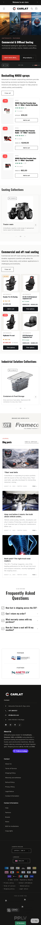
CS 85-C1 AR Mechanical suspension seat (30, 298)
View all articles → (32, 442)
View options (30, 309)
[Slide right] (25, 236)
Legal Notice (9, 791)
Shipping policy (9, 889)
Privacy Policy (10, 787)
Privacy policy (9, 883)
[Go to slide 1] (32, 65)
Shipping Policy (10, 773)
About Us (8, 764)
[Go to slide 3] (38, 65)
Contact (7, 759)
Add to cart (26, 120)
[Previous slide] (3, 65)
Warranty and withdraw (13, 777)
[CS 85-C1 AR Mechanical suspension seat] (30, 283)
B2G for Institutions (12, 826)
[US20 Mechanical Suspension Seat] (30, 322)
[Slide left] (16, 236)
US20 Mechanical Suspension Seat (28, 336)
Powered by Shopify (26, 879)
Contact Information (12, 796)
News (7, 822)
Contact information (25, 883)
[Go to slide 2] (35, 65)
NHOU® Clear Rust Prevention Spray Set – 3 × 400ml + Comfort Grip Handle (26, 104)
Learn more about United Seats (12, 57)
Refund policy (24, 886)
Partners (8, 812)
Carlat (16, 879)
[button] (4, 8)
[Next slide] (7, 65)
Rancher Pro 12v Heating (10, 297)
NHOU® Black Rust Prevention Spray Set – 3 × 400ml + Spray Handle (25, 159)
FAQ (6, 808)
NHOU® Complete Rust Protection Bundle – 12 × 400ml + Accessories (25, 132)
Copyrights (9, 831)
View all (8, 93)
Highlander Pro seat (9, 335)
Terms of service (9, 886)
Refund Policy (10, 782)
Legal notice (23, 889)
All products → (28, 58)
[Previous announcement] (3, 2)
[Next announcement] (37, 2)
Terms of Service (11, 768)
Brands (7, 817)
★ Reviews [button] (20, 923)
